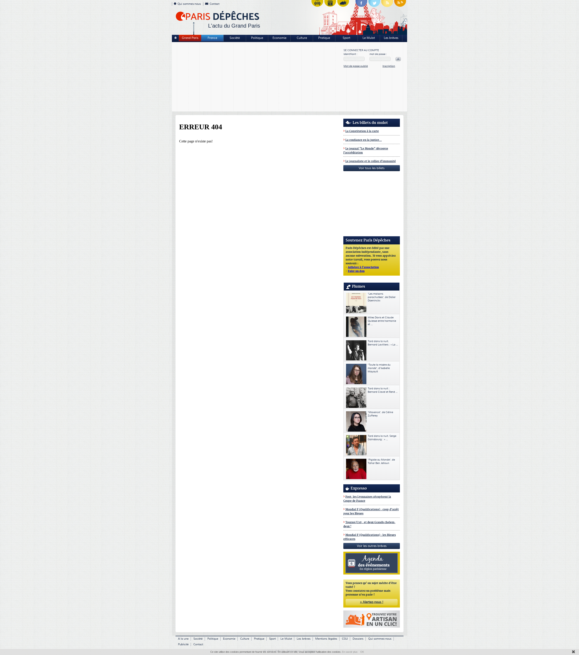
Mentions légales (326, 639)
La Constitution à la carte (362, 131)
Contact (214, 4)
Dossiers (358, 639)
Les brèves (391, 38)
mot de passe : (378, 54)
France (212, 38)
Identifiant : (350, 54)
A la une (183, 639)
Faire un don (356, 271)
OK (362, 651)
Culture (302, 38)
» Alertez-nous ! (371, 602)
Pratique (324, 38)
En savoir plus (350, 651)
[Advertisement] (258, 77)
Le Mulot (369, 38)
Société (235, 38)
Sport (346, 38)
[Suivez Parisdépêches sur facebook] (361, 4)
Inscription (388, 66)
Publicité (183, 644)
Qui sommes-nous (189, 4)
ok (398, 59)
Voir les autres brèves (372, 546)
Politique (257, 38)
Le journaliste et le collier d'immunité (370, 161)
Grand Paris (190, 38)
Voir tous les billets (371, 168)
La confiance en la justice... (363, 140)
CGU (345, 639)
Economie (279, 38)
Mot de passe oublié (356, 66)
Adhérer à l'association (363, 267)
